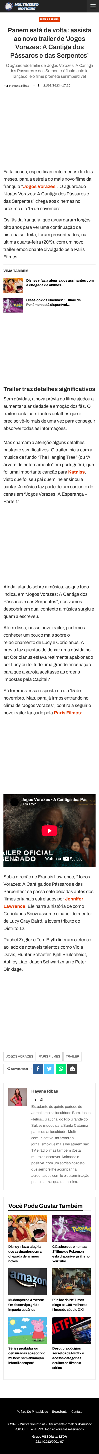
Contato (76, 1411)
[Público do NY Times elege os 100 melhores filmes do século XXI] (71, 1281)
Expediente (59, 1411)
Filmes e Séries (49, 19)
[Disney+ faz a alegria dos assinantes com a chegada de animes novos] (13, 285)
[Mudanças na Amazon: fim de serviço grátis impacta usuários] (27, 1281)
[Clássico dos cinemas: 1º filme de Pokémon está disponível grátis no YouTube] (13, 305)
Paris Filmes (49, 1056)
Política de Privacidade (32, 1411)
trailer (72, 1056)
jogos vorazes (19, 1056)
